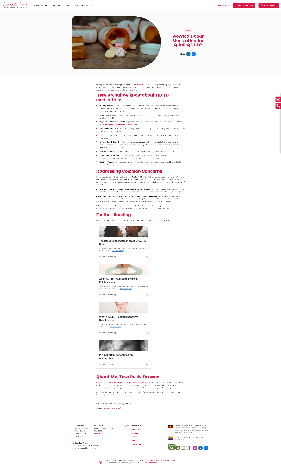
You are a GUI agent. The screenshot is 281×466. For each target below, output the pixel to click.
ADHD (188, 30)
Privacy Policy (137, 444)
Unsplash (119, 408)
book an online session (149, 463)
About (45, 5)
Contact (134, 440)
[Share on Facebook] (194, 54)
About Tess (135, 429)
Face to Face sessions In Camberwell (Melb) (157, 460)
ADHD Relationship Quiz (85, 5)
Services (57, 5)
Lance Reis (108, 408)
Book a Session (269, 5)
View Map (79, 436)
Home (36, 5)
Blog (67, 5)
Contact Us (225, 5)
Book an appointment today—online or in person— (117, 395)
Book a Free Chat (245, 5)
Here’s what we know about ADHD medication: (132, 97)
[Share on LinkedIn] (188, 54)
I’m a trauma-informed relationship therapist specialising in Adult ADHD (125, 383)
